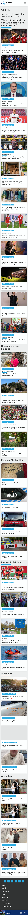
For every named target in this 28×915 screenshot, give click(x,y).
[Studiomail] (19, 881)
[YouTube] (16, 881)
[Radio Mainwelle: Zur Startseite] (12, 3)
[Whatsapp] (5, 881)
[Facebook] (8, 881)
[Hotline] (23, 881)
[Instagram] (12, 881)
